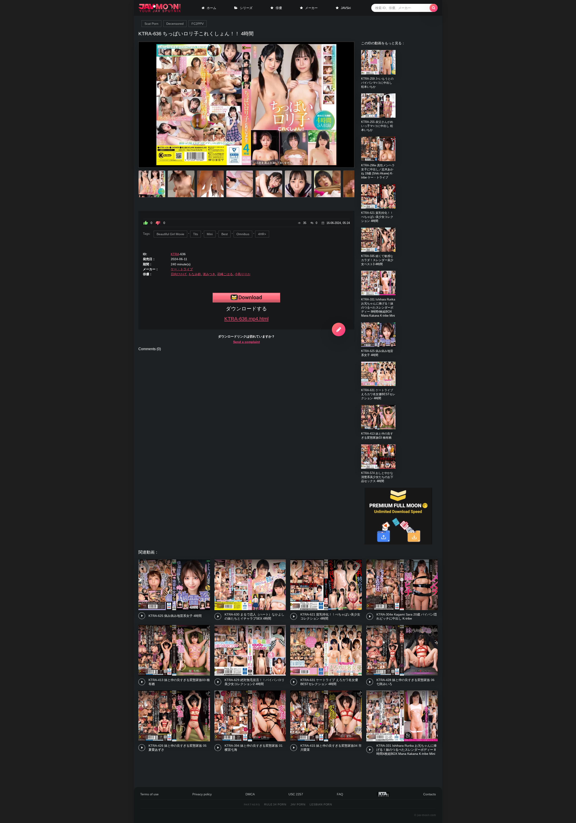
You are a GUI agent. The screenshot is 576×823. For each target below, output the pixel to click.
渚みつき (209, 274)
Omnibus (242, 234)
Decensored (175, 23)
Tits (195, 234)
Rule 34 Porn (275, 804)
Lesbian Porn (321, 804)
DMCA (250, 794)
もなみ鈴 (194, 274)
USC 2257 (295, 794)
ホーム (211, 8)
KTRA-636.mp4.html (246, 319)
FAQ (340, 794)
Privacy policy (202, 794)
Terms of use (149, 794)
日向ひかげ (179, 274)
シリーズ (246, 8)
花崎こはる (225, 274)
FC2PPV (197, 23)
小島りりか (242, 274)
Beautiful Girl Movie (170, 234)
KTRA (175, 254)
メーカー (311, 8)
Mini (210, 234)
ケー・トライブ (182, 269)
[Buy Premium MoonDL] (398, 543)
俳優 (279, 8)
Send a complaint (246, 342)
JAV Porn (298, 804)
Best (224, 234)
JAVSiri (346, 8)
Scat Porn (151, 23)
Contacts (429, 794)
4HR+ (262, 234)
